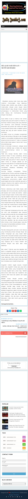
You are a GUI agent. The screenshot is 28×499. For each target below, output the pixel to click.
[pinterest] (21, 497)
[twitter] (6, 497)
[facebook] (8, 497)
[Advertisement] (14, 47)
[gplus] (10, 497)
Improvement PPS (11, 437)
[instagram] (13, 497)
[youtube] (19, 497)
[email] (17, 497)
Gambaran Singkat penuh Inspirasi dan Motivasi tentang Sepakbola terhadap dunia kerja (17, 415)
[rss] (15, 497)
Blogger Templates (14, 495)
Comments (9, 74)
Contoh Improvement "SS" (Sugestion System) (16, 420)
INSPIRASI (9, 448)
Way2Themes (15, 492)
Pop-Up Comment (21, 337)
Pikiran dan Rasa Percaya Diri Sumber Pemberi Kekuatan (16, 426)
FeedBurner (17, 367)
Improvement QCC (11, 440)
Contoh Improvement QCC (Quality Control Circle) (16, 407)
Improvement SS (11, 444)
